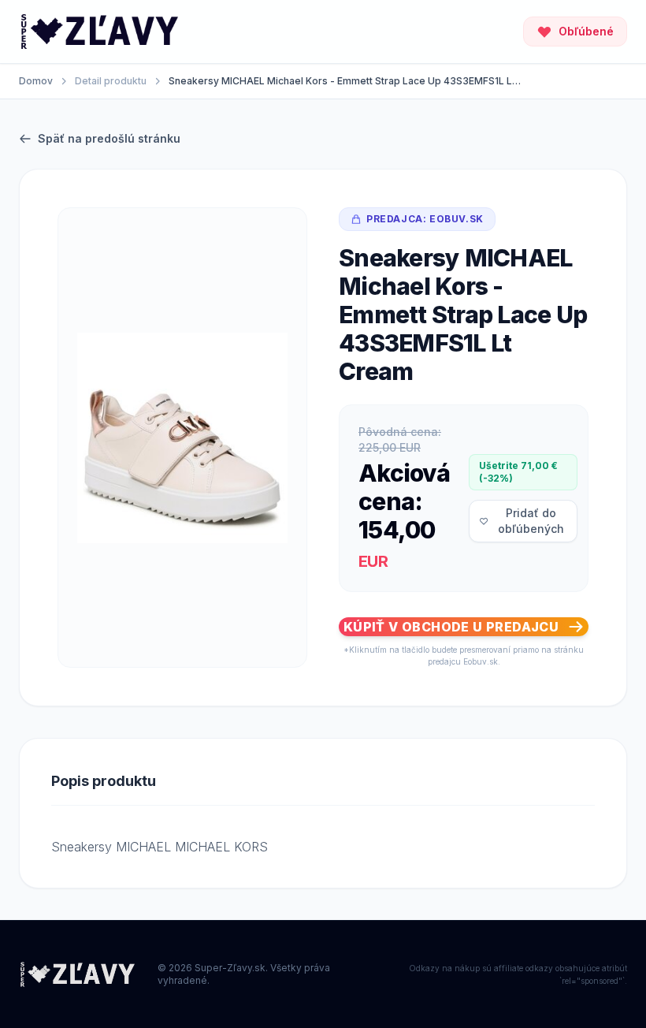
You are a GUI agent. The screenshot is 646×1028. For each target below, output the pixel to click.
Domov (36, 81)
